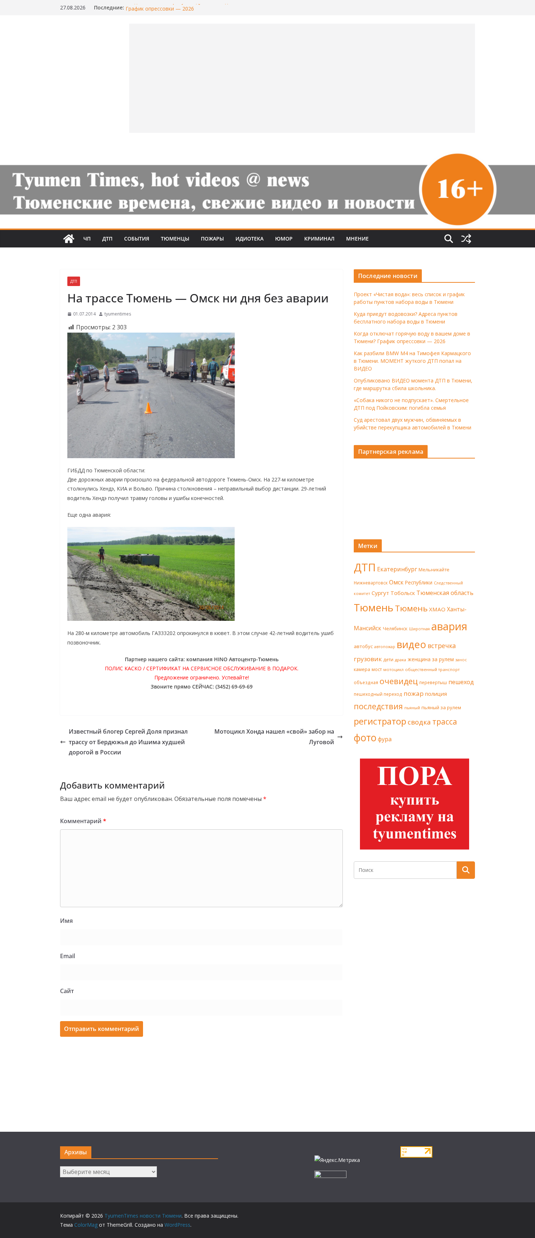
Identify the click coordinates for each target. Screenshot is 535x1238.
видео (411, 644)
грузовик (368, 659)
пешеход (461, 682)
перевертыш (433, 682)
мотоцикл (393, 669)
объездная (366, 682)
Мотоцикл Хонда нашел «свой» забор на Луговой (274, 736)
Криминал (319, 238)
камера (362, 669)
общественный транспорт (432, 669)
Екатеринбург (397, 569)
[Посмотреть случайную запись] (466, 238)
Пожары (212, 238)
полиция (436, 693)
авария (449, 626)
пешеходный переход (378, 694)
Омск (396, 582)
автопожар (384, 646)
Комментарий (83, 821)
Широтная (419, 628)
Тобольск (403, 592)
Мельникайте (434, 570)
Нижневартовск (371, 583)
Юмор (284, 238)
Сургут (380, 592)
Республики (418, 582)
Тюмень (373, 607)
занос (461, 659)
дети (388, 659)
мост (377, 669)
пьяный (412, 707)
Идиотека (249, 238)
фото (365, 737)
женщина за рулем (431, 659)
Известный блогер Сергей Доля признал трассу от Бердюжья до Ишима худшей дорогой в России (128, 742)
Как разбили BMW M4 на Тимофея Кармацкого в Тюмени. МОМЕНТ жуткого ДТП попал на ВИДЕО (412, 361)
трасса (444, 722)
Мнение (357, 238)
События (136, 238)
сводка (419, 721)
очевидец (399, 681)
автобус (363, 646)
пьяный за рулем (441, 707)
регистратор (380, 721)
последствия (378, 706)
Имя (66, 921)
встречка (442, 645)
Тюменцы (175, 238)
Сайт (67, 991)
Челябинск (395, 628)
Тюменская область (444, 593)
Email (67, 956)
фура (385, 739)
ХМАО (437, 609)
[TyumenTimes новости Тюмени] (69, 238)
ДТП (107, 238)
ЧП (87, 238)
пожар (414, 693)
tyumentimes (117, 314)
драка (400, 659)
